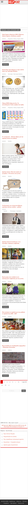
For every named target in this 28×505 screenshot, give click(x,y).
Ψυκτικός (22, 425)
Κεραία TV (21, 426)
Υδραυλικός (6, 425)
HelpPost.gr (12, 501)
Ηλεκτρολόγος (14, 425)
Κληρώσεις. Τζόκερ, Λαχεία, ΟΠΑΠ (15, 38)
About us (19, 501)
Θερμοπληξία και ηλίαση (10, 436)
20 (2, 385)
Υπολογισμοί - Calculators (15, 211)
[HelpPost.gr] (14, 2)
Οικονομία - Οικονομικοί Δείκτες (15, 74)
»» (9, 385)
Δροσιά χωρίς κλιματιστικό (11, 444)
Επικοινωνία (21, 503)
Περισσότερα (5, 64)
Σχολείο (10, 141)
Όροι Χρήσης (13, 503)
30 (5, 385)
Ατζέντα (10, 350)
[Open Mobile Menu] (2, 2)
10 (18, 382)
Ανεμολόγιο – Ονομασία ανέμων (12, 442)
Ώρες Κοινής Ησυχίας (9, 433)
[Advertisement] (14, 15)
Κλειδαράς (14, 426)
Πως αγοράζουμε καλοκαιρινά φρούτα (14, 439)
